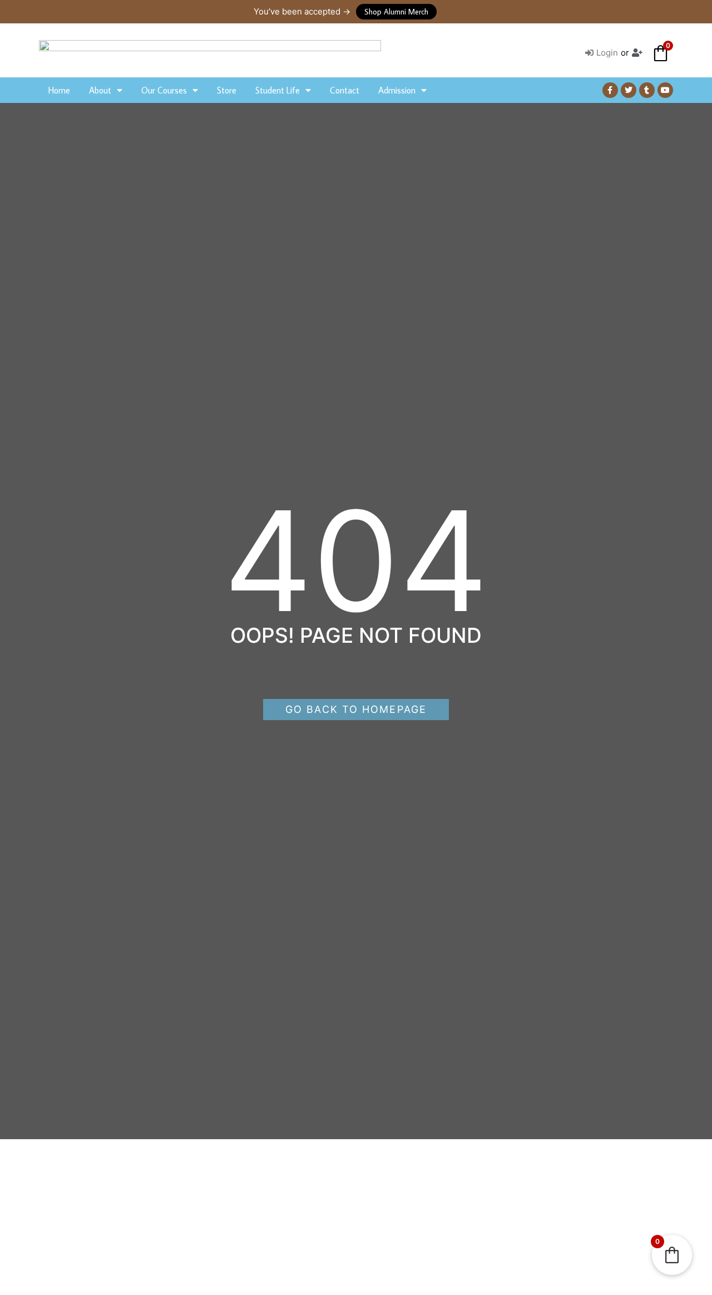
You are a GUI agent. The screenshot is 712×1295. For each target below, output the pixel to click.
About (100, 90)
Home (59, 90)
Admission (397, 90)
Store (226, 90)
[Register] (638, 53)
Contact (344, 90)
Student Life (277, 90)
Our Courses (164, 90)
